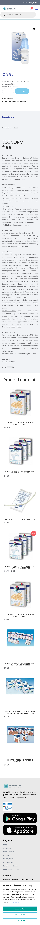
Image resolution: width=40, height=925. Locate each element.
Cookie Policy (14, 902)
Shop (5, 845)
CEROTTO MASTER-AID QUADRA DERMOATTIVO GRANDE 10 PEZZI (20, 567)
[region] (20, 903)
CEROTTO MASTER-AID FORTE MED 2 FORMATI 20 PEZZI (20, 423)
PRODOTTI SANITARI (19, 101)
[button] (36, 9)
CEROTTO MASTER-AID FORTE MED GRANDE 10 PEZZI (20, 761)
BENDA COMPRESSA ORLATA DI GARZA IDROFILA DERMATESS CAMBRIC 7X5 (20, 712)
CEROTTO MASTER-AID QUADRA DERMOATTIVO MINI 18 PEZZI (20, 472)
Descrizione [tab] (8, 117)
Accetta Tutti (20, 909)
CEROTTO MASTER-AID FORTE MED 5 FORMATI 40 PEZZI (20, 615)
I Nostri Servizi (8, 852)
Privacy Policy (8, 859)
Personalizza (20, 915)
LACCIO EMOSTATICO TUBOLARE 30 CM (19, 519)
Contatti (6, 855)
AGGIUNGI (22, 91)
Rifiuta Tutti (20, 921)
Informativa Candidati (11, 869)
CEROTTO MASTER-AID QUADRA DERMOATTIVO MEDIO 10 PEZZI (20, 664)
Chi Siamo (7, 848)
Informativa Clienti (10, 866)
